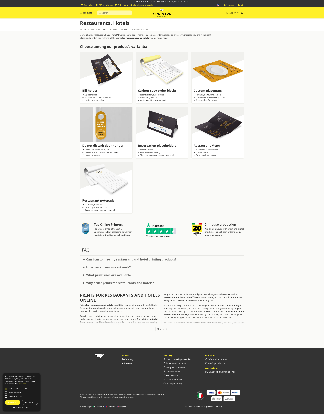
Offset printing (105, 5)
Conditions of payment (204, 406)
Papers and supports (176, 363)
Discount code (173, 371)
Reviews (128, 363)
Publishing (122, 5)
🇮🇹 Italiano (97, 406)
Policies (188, 406)
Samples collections (175, 367)
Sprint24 (162, 13)
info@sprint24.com (216, 363)
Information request (217, 359)
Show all (161, 329)
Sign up (230, 5)
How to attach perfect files (178, 359)
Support (232, 12)
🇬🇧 (218, 5)
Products (88, 12)
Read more (23, 384)
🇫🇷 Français (110, 406)
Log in (241, 5)
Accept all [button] (12, 402)
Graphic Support (174, 379)
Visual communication (143, 5)
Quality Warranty (174, 383)
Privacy (219, 406)
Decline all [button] (30, 402)
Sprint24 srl (85, 394)
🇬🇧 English (121, 406)
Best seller (88, 5)
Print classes (172, 375)
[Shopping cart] (242, 12)
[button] (6, 388)
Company (128, 359)
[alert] (21, 392)
